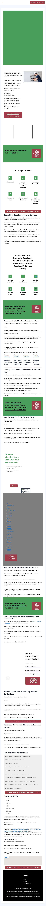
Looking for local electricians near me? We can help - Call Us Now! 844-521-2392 (16, 605)
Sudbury (9, 521)
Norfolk (9, 550)
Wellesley (9, 526)
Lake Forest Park (11, 510)
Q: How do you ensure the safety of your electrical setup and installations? (20, 777)
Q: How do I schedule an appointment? (13, 788)
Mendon (9, 542)
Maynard (9, 545)
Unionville (9, 547)
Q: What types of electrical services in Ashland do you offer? (17, 756)
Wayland (9, 520)
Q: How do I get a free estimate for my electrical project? (17, 767)
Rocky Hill (9, 516)
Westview (9, 532)
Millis (8, 518)
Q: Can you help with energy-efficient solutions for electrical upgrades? (20, 781)
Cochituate (9, 511)
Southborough (10, 505)
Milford (8, 523)
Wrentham (7, 623)
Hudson (9, 534)
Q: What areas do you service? (11, 763)
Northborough (10, 531)
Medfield (9, 528)
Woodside (9, 529)
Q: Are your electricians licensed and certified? (15, 759)
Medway (9, 524)
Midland (9, 541)
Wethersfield (10, 537)
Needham (9, 544)
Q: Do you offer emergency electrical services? (15, 770)
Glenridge (9, 513)
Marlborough (10, 515)
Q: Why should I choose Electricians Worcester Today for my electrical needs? (21, 784)
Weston (9, 539)
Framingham (10, 503)
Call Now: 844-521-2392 (37, 2)
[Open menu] (2, 2)
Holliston (9, 507)
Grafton (9, 549)
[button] (8, 678)
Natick (8, 508)
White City (9, 536)
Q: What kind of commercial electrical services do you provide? (18, 774)
